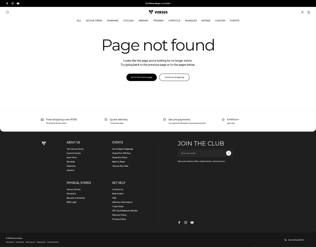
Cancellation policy (53, 242)
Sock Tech (72, 157)
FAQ (114, 197)
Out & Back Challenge (122, 148)
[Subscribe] (228, 153)
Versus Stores (74, 189)
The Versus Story (75, 148)
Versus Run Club (120, 166)
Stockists (71, 193)
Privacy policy (20, 242)
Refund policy (10, 242)
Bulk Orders (118, 193)
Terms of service (30, 242)
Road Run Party (119, 157)
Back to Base (118, 161)
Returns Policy (119, 214)
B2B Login (72, 202)
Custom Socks (74, 153)
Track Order (118, 206)
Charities (71, 166)
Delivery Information (122, 202)
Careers (70, 170)
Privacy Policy (119, 219)
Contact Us (117, 189)
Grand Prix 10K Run (121, 153)
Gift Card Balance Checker (125, 210)
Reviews (71, 161)
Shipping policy (41, 242)
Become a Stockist (76, 197)
